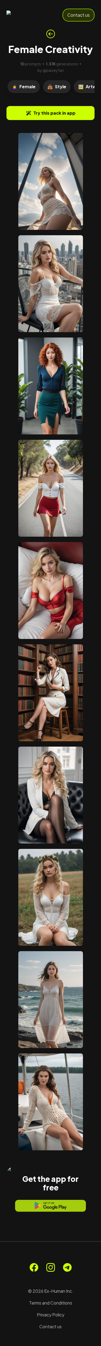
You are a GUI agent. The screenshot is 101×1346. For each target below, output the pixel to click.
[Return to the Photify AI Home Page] (24, 15)
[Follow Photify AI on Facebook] (34, 1267)
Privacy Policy (50, 1314)
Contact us (78, 15)
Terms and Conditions (50, 1303)
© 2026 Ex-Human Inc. (50, 1291)
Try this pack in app (54, 113)
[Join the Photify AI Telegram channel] (67, 1267)
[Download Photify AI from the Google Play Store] (50, 1206)
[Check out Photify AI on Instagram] (50, 1267)
